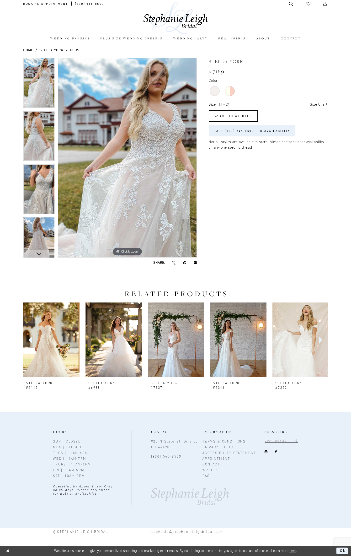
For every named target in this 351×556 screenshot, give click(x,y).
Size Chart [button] (319, 104)
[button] (308, 3)
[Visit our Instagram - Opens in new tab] (266, 452)
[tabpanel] (38, 84)
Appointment (216, 458)
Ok (343, 550)
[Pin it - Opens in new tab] (184, 262)
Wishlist (211, 470)
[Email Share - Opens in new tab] (195, 263)
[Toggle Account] (325, 3)
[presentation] (51, 340)
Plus (74, 50)
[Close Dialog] (8, 551)
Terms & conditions (224, 441)
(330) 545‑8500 (166, 456)
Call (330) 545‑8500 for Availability (252, 131)
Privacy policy (218, 447)
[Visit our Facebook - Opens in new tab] (276, 452)
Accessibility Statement (229, 453)
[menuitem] (70, 38)
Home (28, 50)
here (292, 550)
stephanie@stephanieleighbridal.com (186, 531)
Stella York (51, 50)
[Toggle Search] (291, 3)
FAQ (206, 476)
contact (211, 464)
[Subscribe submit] (296, 441)
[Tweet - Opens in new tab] (174, 262)
